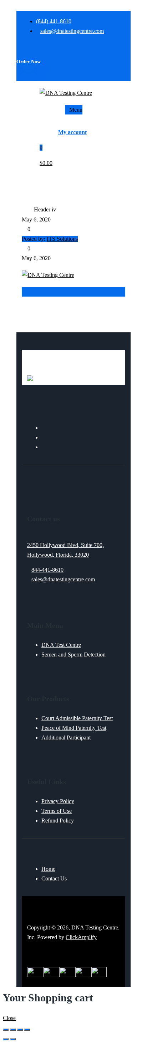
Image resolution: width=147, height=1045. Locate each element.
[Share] (20, 1030)
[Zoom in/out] (6, 1030)
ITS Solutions (62, 239)
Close (9, 1018)
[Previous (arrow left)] (6, 1039)
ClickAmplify (81, 937)
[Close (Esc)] (27, 1030)
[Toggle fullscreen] (13, 1030)
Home (28, 210)
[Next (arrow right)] (13, 1039)
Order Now (28, 61)
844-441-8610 (47, 570)
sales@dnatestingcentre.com (63, 579)
